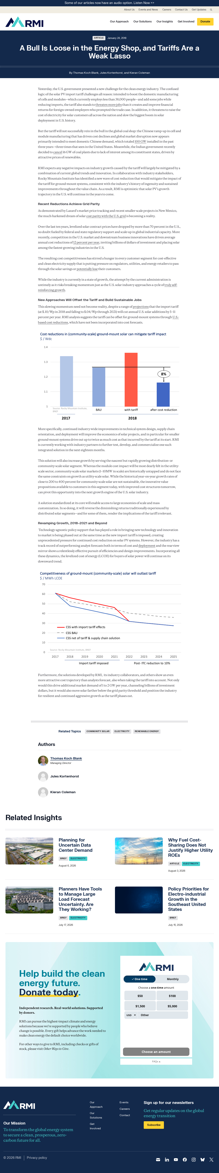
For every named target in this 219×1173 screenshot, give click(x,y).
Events (124, 1102)
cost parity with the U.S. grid (106, 216)
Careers (166, 9)
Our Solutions (142, 21)
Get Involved (186, 21)
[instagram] (194, 1160)
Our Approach (119, 21)
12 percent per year (86, 242)
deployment (146, 546)
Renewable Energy (147, 731)
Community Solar (98, 731)
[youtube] (176, 1160)
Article (99, 37)
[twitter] (211, 1160)
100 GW (140, 141)
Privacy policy (37, 1158)
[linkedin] (167, 1160)
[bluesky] (202, 1160)
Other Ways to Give (55, 1049)
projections (141, 307)
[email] (158, 1160)
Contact (125, 1115)
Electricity (122, 731)
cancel (57, 152)
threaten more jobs (108, 105)
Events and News (148, 9)
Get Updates (199, 9)
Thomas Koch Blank (86, 73)
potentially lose (87, 269)
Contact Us (181, 9)
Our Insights (165, 21)
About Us (129, 9)
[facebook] (185, 1160)
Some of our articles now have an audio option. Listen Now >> (109, 3)
